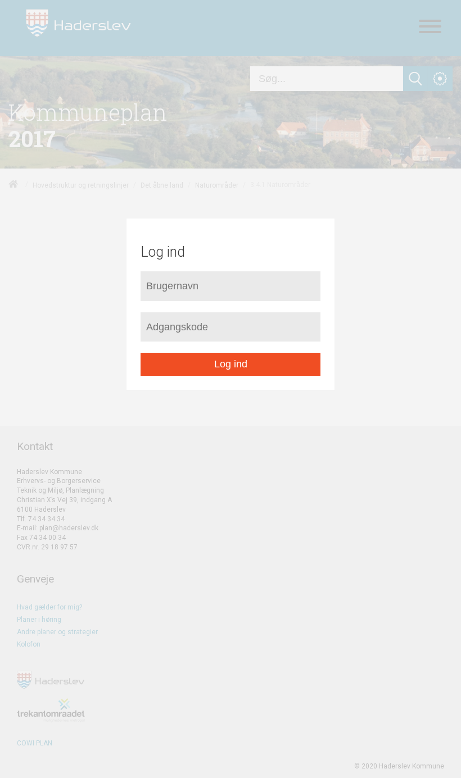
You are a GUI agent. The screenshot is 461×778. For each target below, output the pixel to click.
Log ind (230, 364)
